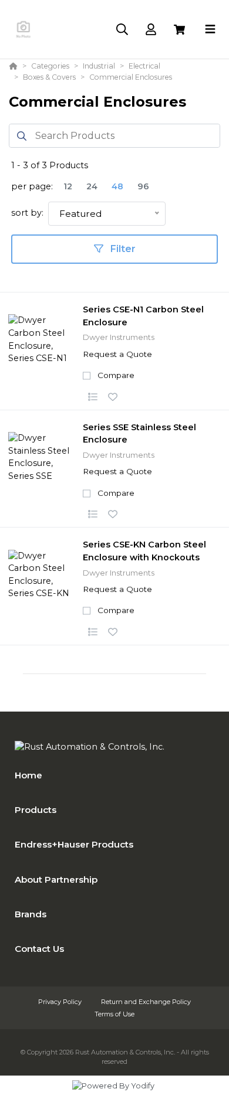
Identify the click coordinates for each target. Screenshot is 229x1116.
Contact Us (39, 948)
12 (67, 186)
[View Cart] (179, 29)
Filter (122, 248)
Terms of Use (114, 1014)
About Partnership (56, 879)
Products (35, 809)
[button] (93, 397)
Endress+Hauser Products (74, 844)
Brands (30, 914)
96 (143, 186)
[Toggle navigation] (210, 29)
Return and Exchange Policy (146, 1002)
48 (117, 186)
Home (28, 775)
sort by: (27, 212)
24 (91, 186)
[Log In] (150, 29)
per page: (32, 186)
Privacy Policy (60, 1002)
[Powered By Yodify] (114, 1096)
